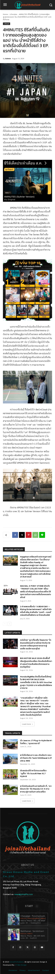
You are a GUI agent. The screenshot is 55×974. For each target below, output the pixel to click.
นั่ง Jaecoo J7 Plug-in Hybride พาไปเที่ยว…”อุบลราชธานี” (36, 742)
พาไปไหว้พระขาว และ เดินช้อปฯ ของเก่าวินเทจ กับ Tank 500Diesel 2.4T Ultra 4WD (36, 758)
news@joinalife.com (23, 894)
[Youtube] (42, 947)
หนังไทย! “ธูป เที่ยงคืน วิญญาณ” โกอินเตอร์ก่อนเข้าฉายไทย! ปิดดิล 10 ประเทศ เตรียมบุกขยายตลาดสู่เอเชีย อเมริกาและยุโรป (35, 644)
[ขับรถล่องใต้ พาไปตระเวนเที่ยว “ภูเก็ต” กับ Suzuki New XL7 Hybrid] (10, 774)
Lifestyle (13, 14)
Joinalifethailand (16, 962)
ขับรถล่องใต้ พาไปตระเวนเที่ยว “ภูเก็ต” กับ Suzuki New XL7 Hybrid (33, 773)
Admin (8, 58)
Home (5, 14)
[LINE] (42, 535)
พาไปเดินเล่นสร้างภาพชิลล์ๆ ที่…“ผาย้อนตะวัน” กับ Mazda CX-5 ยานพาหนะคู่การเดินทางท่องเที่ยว (36, 789)
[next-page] (9, 624)
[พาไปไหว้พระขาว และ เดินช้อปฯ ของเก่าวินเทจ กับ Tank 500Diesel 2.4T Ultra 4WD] (10, 759)
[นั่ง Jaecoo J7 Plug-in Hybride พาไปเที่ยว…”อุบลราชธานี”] (10, 744)
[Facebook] (15, 535)
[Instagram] (20, 947)
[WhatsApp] (35, 535)
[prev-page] (5, 624)
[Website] (35, 947)
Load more (26, 724)
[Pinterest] (29, 535)
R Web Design (21, 965)
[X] (22, 535)
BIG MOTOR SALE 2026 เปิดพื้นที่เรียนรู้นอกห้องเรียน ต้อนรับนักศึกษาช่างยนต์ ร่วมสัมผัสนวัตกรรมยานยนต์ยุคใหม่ (36, 662)
